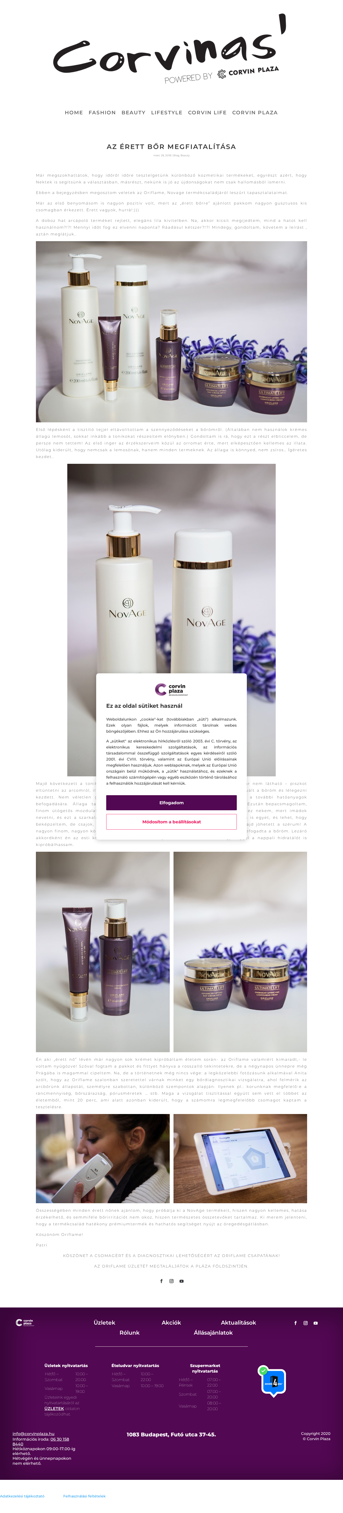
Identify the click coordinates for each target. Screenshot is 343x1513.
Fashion (102, 113)
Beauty (134, 113)
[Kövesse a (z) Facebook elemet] (161, 1281)
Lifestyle (167, 113)
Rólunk (130, 1332)
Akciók (171, 1322)
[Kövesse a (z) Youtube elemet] (182, 1281)
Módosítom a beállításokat (171, 821)
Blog (176, 155)
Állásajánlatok (213, 1332)
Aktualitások (238, 1322)
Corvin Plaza (255, 113)
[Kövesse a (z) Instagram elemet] (171, 1281)
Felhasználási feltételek (84, 1496)
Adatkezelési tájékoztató (22, 1496)
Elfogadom (171, 802)
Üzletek (104, 1322)
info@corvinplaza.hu (33, 1433)
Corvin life (207, 113)
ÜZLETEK (54, 1408)
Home (74, 113)
